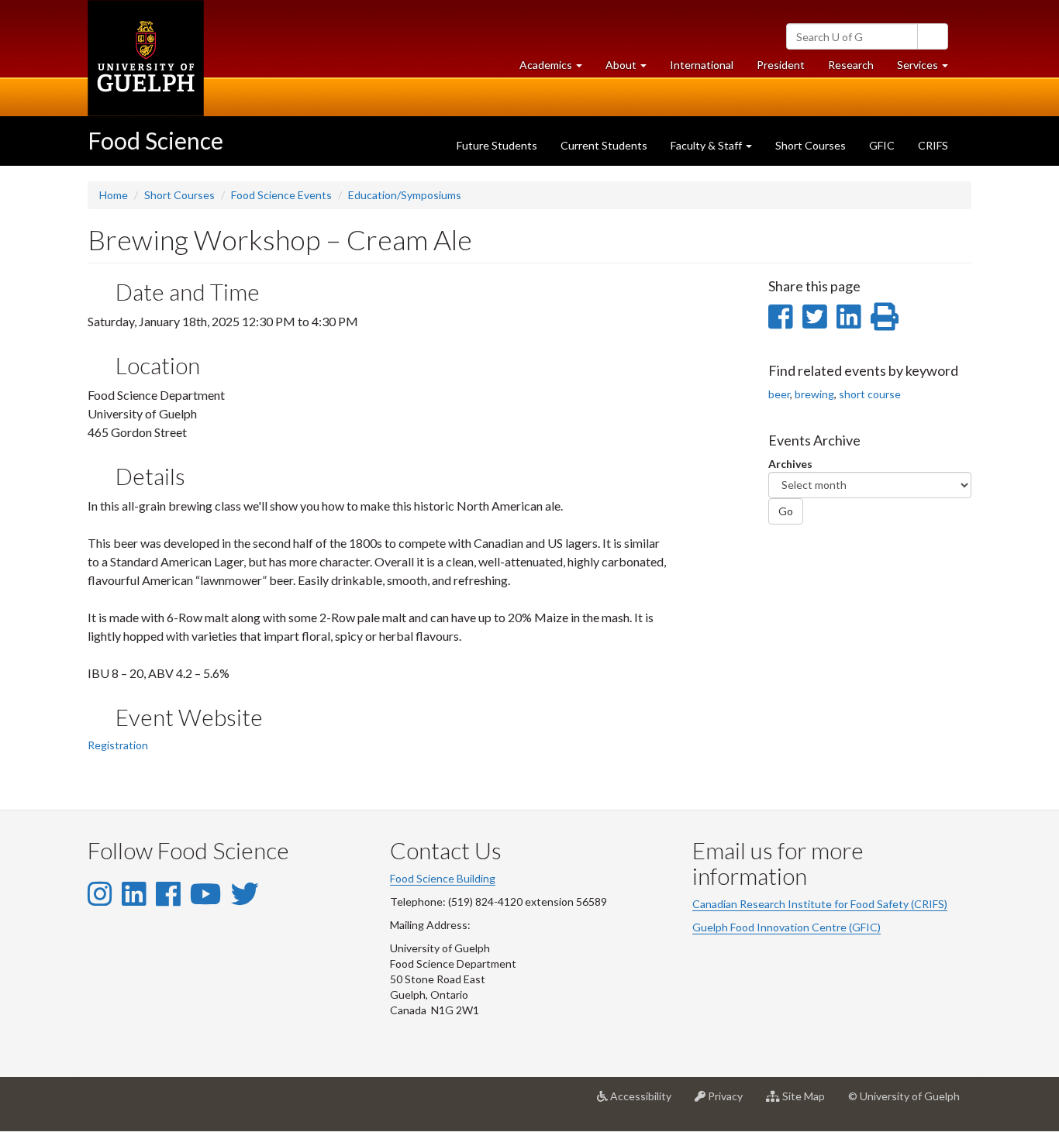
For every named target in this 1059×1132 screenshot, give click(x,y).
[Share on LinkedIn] (849, 316)
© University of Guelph (904, 1096)
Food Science (155, 140)
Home (113, 194)
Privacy (729, 1102)
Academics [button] (556, 69)
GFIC (882, 145)
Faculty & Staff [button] (707, 145)
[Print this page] (885, 316)
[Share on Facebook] (780, 316)
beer (779, 394)
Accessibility (645, 1102)
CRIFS (933, 145)
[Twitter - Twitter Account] (245, 893)
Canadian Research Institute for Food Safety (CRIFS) (819, 903)
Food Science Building (442, 878)
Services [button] (928, 69)
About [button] (631, 69)
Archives (790, 463)
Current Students (604, 145)
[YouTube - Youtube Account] (205, 893)
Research (856, 69)
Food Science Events (281, 194)
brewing (814, 394)
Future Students (497, 145)
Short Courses (810, 145)
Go (785, 511)
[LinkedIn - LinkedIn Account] (134, 893)
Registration (118, 745)
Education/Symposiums (404, 194)
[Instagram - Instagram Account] (100, 893)
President (781, 64)
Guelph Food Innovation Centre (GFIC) (786, 927)
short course (870, 394)
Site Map (808, 1102)
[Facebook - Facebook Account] (168, 893)
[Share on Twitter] (814, 316)
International (701, 64)
